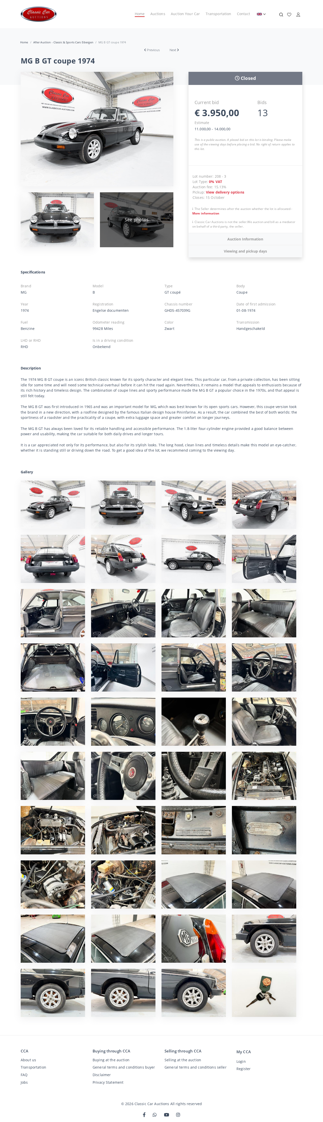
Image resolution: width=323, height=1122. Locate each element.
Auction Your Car (185, 13)
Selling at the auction (183, 1059)
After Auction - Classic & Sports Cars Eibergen (63, 42)
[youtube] (166, 1115)
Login (241, 1061)
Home (140, 13)
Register (243, 1068)
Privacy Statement (108, 1082)
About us (28, 1059)
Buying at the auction (111, 1059)
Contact (243, 13)
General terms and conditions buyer (124, 1067)
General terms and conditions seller (196, 1067)
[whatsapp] (155, 1115)
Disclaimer (102, 1074)
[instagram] (178, 1115)
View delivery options (225, 192)
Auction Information (245, 239)
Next (173, 50)
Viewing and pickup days (245, 251)
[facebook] (144, 1115)
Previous (153, 50)
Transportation (218, 13)
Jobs (24, 1082)
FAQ (24, 1074)
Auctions (157, 13)
